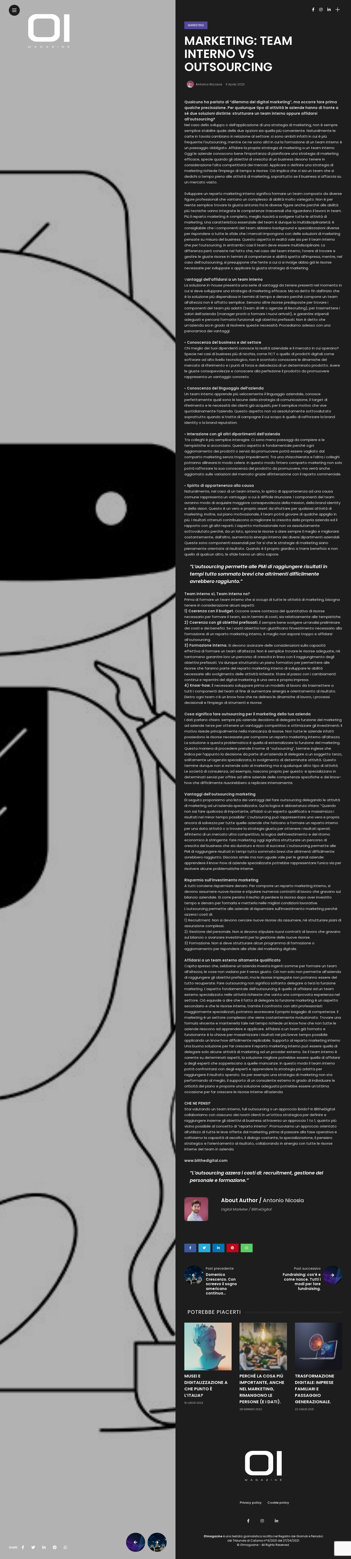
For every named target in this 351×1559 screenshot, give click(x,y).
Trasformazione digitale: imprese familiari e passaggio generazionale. (314, 1389)
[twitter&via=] (33, 1547)
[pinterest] (55, 1547)
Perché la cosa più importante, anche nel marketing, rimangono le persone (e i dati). (261, 1389)
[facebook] (23, 1547)
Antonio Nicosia (209, 84)
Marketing (196, 25)
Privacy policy (251, 1502)
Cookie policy (278, 1502)
